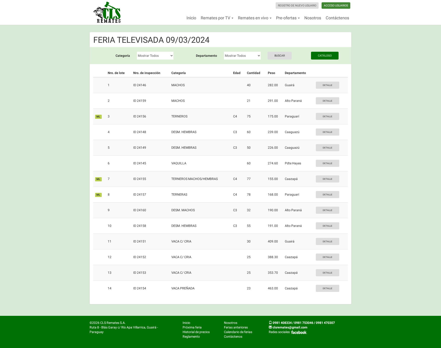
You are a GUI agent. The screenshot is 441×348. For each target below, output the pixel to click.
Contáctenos (337, 17)
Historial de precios (196, 332)
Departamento (206, 55)
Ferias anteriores (236, 327)
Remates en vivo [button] (253, 17)
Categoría (123, 55)
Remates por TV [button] (216, 17)
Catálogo (325, 55)
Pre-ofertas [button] (286, 17)
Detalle (327, 85)
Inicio (191, 17)
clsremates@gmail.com (290, 327)
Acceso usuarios (336, 5)
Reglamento (191, 336)
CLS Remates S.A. (107, 12)
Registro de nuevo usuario (297, 5)
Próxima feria (192, 327)
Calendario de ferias (238, 332)
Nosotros (312, 17)
